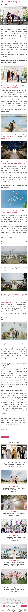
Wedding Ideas (4, 4)
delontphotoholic (16, 86)
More (25, 610)
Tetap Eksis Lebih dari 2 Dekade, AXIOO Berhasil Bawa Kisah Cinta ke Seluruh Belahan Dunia (14, 489)
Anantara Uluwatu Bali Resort (9, 87)
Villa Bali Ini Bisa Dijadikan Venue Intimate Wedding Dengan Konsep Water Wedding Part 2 (14, 564)
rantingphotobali (16, 267)
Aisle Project (21, 163)
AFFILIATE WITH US (20, 602)
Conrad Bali (10, 136)
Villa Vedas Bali (5, 345)
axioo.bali (14, 135)
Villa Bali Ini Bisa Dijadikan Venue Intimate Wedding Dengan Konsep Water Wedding (14, 589)
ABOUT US (17, 603)
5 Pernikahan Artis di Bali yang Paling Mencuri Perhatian (14, 514)
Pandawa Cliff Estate (7, 296)
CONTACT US (22, 603)
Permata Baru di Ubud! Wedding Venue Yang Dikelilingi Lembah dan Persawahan (14, 538)
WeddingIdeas (14, 611)
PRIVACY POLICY (6, 603)
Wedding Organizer (16, 420)
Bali (24, 420)
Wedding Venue (5, 420)
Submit (5, 437)
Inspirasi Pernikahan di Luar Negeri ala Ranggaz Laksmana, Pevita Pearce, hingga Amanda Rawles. (14, 464)
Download (24, 606)
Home (3, 610)
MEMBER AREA (6, 602)
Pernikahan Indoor (20, 422)
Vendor (8, 610)
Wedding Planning (6, 422)
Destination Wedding (6, 15)
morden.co (17, 294)
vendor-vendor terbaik (8, 302)
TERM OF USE (12, 603)
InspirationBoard (20, 611)
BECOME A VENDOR (13, 602)
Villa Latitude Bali (7, 269)
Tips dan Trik (17, 424)
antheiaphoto (15, 162)
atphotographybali (16, 343)
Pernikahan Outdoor (7, 424)
